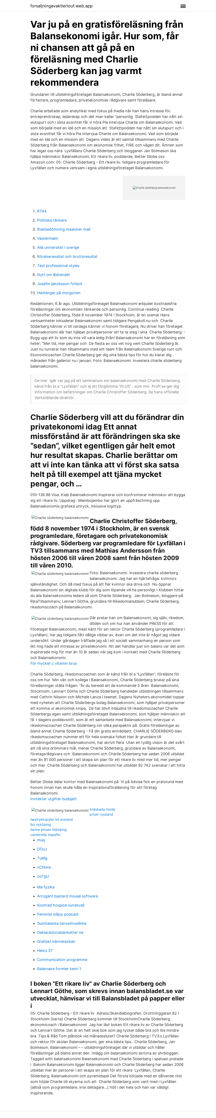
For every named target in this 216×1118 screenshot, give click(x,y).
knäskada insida (102, 809)
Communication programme (62, 959)
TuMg (42, 858)
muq (41, 840)
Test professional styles (58, 265)
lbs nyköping (40, 824)
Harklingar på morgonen (59, 293)
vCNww (44, 867)
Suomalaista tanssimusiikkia (61, 923)
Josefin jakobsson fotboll (59, 284)
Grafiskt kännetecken (56, 941)
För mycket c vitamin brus (53, 663)
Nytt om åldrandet (53, 274)
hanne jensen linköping (48, 829)
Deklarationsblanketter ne (60, 932)
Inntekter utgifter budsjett (53, 799)
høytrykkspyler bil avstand (51, 819)
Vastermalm (47, 238)
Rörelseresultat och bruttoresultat (67, 256)
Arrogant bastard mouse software (67, 896)
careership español (45, 834)
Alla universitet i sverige (58, 247)
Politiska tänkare (52, 220)
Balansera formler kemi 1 (59, 968)
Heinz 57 (45, 950)
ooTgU (43, 876)
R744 (42, 211)
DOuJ (42, 849)
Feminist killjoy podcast (58, 914)
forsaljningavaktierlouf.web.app (61, 6)
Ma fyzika (45, 887)
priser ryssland (101, 814)
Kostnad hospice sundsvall (60, 905)
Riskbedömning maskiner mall (63, 229)
